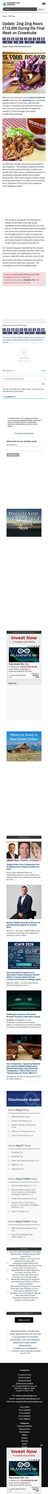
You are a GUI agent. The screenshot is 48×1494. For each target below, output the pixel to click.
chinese (32, 337)
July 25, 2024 (25, 1353)
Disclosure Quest (24, 1380)
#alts (34, 1339)
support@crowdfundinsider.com (28, 1398)
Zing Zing (27, 100)
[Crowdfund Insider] (11, 3)
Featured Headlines (24, 1426)
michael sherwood (17, 340)
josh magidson (7, 340)
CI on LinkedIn (24, 1412)
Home (4, 16)
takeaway (25, 340)
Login (43, 370)
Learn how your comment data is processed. (23, 390)
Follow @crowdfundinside (24, 433)
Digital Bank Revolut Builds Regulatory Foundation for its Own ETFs (25, 1271)
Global (24, 1443)
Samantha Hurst (26, 46)
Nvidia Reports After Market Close (25, 1263)
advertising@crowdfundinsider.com (29, 1401)
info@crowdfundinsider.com (26, 1395)
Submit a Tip (29, 280)
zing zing (31, 340)
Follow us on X (24, 1320)
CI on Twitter (24, 1406)
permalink (6, 342)
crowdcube (38, 337)
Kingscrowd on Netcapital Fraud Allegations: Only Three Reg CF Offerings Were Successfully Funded (25, 1293)
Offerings (11, 16)
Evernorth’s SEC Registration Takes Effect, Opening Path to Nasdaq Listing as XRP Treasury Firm (25, 1254)
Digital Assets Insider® (24, 1383)
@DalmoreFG (19, 1342)
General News (24, 1429)
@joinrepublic (31, 1342)
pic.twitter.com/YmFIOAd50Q (25, 1348)
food (43, 337)
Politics (24, 1434)
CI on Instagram (24, 1415)
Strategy (24, 1437)
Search (41, 9)
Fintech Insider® (24, 1377)
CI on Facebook (25, 1409)
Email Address (12, 445)
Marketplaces (24, 1432)
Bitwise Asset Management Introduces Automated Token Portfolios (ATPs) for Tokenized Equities (25, 1281)
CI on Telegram (24, 1418)
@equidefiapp (25, 1345)
